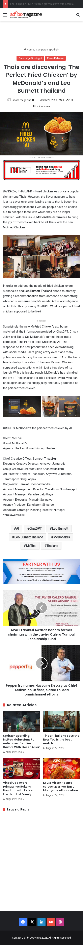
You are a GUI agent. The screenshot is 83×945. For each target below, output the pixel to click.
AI (17, 528)
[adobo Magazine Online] (26, 14)
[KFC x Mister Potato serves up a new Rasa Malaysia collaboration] (61, 768)
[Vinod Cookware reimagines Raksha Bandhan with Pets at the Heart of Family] (21, 768)
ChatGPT (35, 528)
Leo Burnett (60, 528)
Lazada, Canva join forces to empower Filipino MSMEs (42, 3)
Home (30, 49)
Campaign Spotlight (47, 49)
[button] (22, 408)
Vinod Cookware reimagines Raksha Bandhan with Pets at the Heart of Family (19, 788)
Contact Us (18, 937)
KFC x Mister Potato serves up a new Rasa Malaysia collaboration (60, 786)
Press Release (55, 58)
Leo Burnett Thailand (28, 537)
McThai (31, 546)
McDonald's (61, 537)
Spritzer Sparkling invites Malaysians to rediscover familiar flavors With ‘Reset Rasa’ (21, 741)
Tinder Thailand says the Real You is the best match (61, 739)
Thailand (52, 546)
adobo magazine (21, 100)
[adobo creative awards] (41, 169)
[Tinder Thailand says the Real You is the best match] (61, 721)
